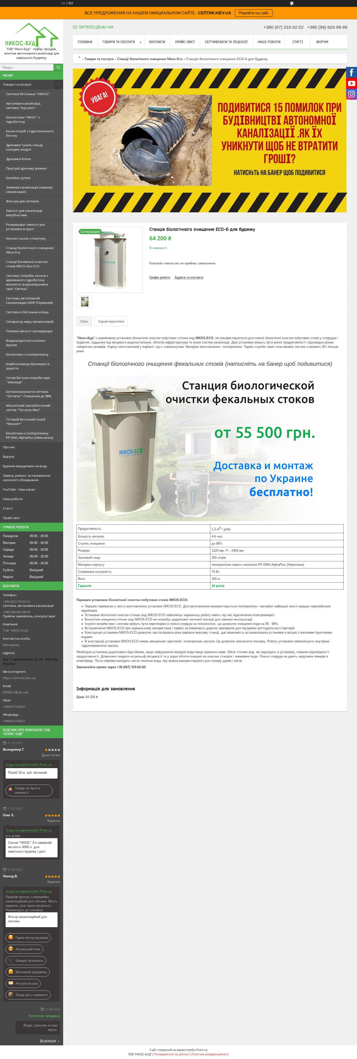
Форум (322, 42)
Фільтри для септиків (22, 201)
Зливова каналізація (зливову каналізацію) (29, 189)
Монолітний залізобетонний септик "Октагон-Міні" (28, 407)
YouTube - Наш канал (19, 489)
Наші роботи (13, 499)
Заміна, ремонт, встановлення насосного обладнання (26, 477)
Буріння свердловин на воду (25, 466)
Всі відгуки (48, 1040)
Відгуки (8, 456)
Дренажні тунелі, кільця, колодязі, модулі (24, 147)
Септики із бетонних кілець (27, 312)
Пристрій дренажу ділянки (26, 168)
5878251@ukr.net (15, 692)
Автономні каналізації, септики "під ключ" (23, 105)
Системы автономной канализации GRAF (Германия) (29, 300)
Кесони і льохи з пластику (26, 238)
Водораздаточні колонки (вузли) (25, 342)
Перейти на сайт (254, 13)
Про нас (9, 447)
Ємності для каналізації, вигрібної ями (24, 212)
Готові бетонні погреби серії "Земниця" (28, 380)
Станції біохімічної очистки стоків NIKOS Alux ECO (27, 264)
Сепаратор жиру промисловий (29, 321)
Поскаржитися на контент (172, 1054)
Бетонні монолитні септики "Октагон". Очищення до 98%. (29, 393)
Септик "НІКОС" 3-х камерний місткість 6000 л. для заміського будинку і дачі (29, 847)
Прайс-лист (11, 518)
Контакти (157, 42)
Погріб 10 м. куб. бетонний (27, 772)
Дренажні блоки (18, 159)
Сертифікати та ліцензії (226, 42)
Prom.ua (201, 1050)
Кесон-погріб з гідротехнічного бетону (30, 133)
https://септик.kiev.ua (19, 678)
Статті (8, 508)
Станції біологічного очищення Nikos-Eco (30, 250)
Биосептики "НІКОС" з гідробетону (23, 119)
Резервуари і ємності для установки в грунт (25, 226)
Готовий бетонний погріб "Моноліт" (25, 421)
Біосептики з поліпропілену (27, 354)
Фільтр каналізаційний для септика (27, 919)
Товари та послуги (17, 84)
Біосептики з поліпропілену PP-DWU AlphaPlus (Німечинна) (29, 435)
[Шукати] (58, 67)
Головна (85, 42)
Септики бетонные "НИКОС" (28, 94)
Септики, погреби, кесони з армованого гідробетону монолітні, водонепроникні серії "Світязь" (27, 282)
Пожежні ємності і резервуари (29, 331)
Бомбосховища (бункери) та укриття (28, 366)
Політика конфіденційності (210, 1054)
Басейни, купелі (18, 178)
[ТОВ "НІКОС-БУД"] (32, 35)
